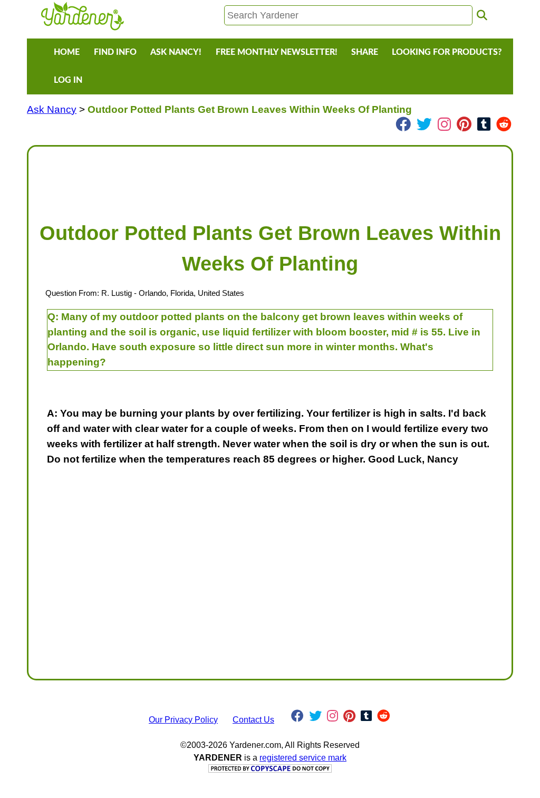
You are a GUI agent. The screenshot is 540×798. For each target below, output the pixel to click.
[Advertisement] (270, 179)
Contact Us (253, 719)
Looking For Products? (447, 52)
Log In (68, 80)
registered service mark (302, 757)
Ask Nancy (51, 109)
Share (364, 52)
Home (67, 52)
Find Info (115, 52)
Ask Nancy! (175, 52)
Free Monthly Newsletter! (277, 52)
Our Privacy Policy (183, 719)
